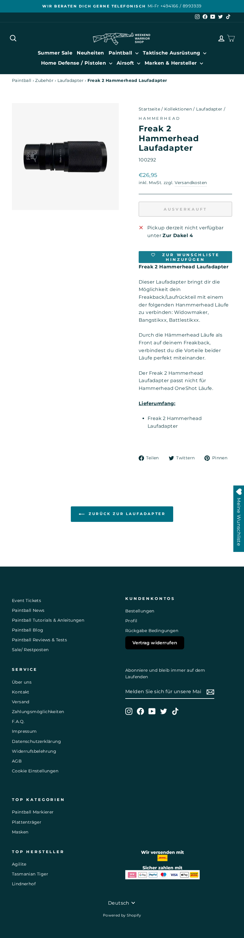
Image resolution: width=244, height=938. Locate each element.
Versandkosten (191, 182)
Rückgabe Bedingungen (151, 630)
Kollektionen (178, 109)
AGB (17, 761)
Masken (20, 832)
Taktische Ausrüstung (172, 53)
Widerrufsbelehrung (34, 751)
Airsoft (126, 63)
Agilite (19, 864)
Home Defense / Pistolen (74, 63)
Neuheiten (90, 53)
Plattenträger (26, 822)
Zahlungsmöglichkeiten (38, 711)
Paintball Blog (27, 630)
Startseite (149, 109)
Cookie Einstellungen (35, 771)
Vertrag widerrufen (154, 642)
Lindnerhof (24, 883)
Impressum (24, 731)
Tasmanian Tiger (30, 874)
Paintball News (28, 610)
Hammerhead (159, 118)
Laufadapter (70, 80)
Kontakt (20, 692)
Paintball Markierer (33, 812)
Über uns (22, 682)
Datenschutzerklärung (36, 741)
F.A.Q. (18, 721)
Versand (20, 701)
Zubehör (44, 80)
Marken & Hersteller (171, 63)
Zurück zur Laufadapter (126, 513)
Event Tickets (26, 600)
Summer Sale (55, 53)
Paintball (121, 53)
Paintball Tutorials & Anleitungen (48, 620)
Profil (131, 620)
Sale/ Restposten (30, 649)
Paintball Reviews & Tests (39, 639)
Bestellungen (139, 611)
